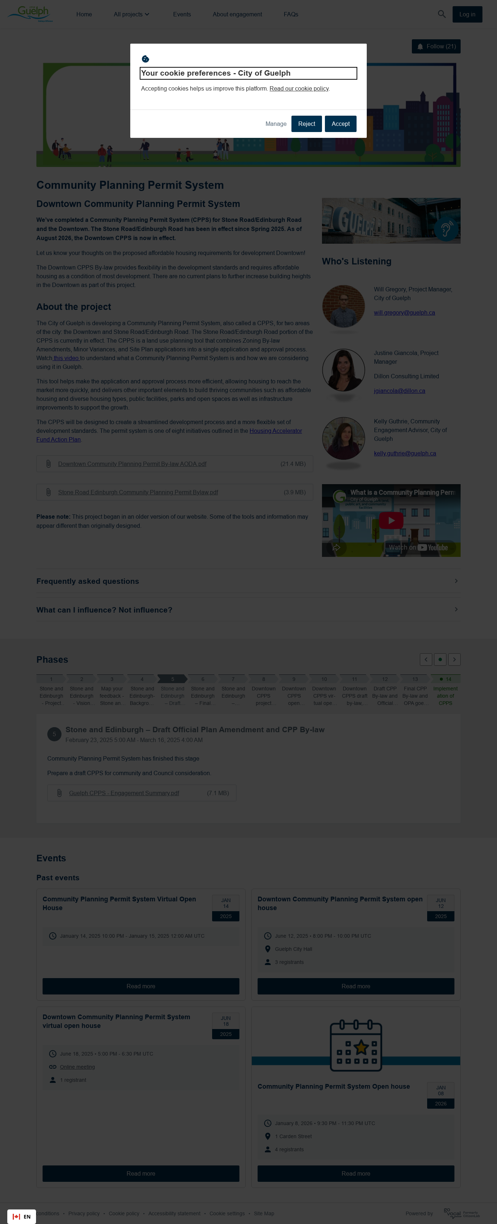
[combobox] (21, 1216)
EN (27, 1216)
